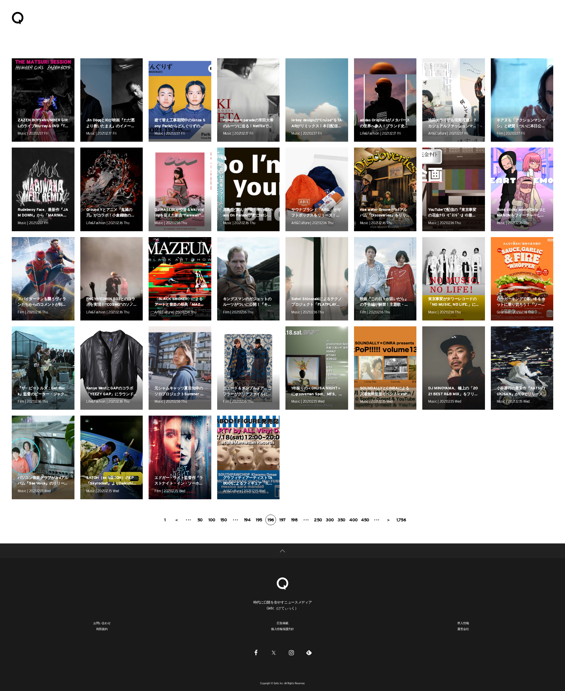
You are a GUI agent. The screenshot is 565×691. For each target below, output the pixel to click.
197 (282, 520)
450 (365, 520)
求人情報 (463, 623)
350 (341, 520)
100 (211, 520)
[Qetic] (17, 17)
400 (353, 520)
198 (294, 520)
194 (247, 520)
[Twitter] (273, 653)
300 (330, 520)
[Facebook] (256, 653)
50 (200, 520)
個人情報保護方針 (282, 629)
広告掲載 (282, 623)
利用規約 (102, 629)
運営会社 (463, 629)
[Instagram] (291, 653)
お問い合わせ (102, 623)
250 (318, 520)
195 (259, 520)
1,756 (401, 520)
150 (223, 520)
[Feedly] (309, 653)
